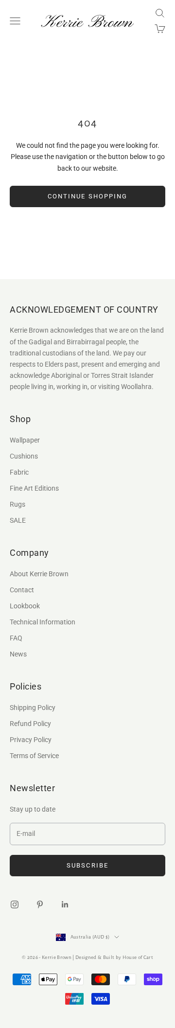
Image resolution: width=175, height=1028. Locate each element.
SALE (18, 520)
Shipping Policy (32, 707)
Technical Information (42, 622)
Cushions (24, 456)
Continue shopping (87, 196)
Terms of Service (34, 756)
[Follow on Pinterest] (40, 904)
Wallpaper (25, 440)
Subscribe (87, 865)
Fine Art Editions (34, 488)
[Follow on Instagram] (14, 904)
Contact (22, 590)
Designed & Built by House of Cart (114, 957)
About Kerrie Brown (39, 574)
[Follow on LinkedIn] (65, 904)
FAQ (16, 638)
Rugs (17, 504)
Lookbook (25, 606)
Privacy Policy (31, 740)
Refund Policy (30, 723)
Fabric (19, 472)
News (18, 654)
